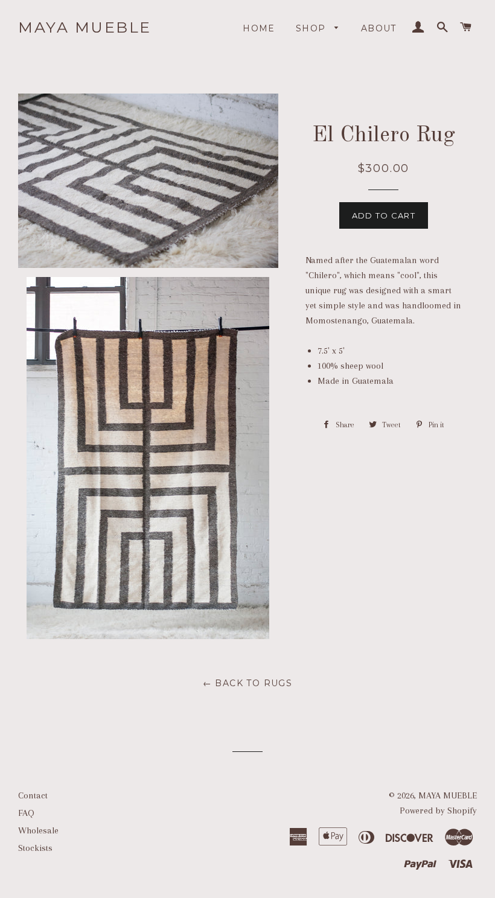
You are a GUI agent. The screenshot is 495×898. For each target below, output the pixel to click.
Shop (312, 28)
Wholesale (38, 830)
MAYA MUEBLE (85, 27)
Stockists (35, 847)
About (379, 28)
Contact (33, 795)
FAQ (26, 812)
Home (259, 28)
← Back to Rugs (248, 683)
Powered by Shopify (438, 810)
